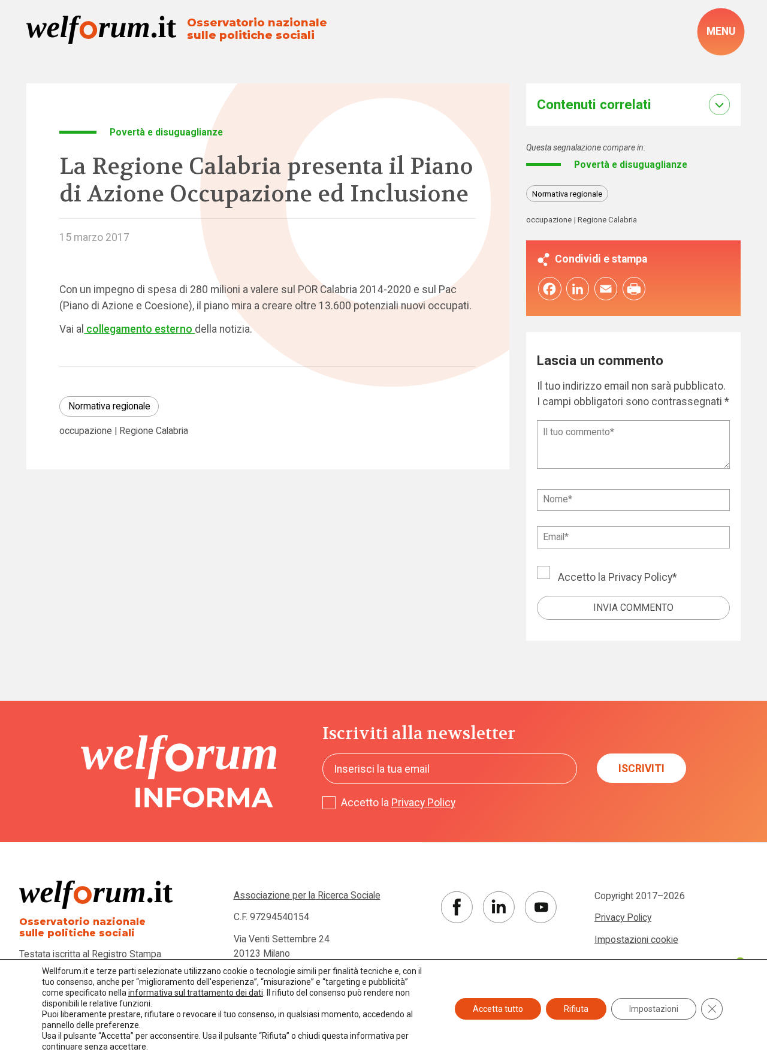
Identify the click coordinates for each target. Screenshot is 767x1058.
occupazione (85, 431)
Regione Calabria (153, 431)
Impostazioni (653, 1009)
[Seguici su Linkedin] (499, 907)
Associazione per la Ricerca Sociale (307, 895)
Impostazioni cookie (636, 939)
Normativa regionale (109, 406)
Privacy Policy (640, 577)
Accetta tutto (498, 1009)
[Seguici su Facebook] (457, 907)
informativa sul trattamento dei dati (195, 992)
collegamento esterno (139, 329)
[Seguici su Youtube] (541, 907)
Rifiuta (576, 1009)
